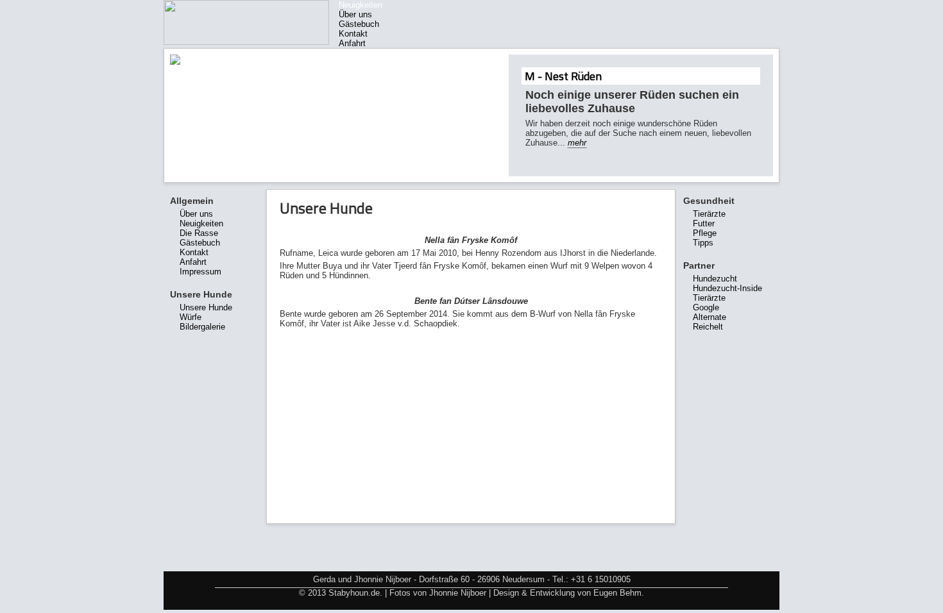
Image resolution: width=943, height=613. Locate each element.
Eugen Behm (617, 593)
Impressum (200, 271)
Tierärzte (709, 214)
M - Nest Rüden (563, 76)
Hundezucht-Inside (727, 288)
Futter (704, 223)
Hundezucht (715, 278)
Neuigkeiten (360, 5)
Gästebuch (359, 24)
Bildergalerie (202, 327)
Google (706, 307)
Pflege (705, 233)
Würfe (190, 317)
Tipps (703, 243)
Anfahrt (352, 43)
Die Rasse (199, 233)
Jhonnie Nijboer (457, 593)
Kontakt (353, 33)
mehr (577, 142)
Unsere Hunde (206, 307)
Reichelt (708, 327)
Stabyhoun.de (354, 593)
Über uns (355, 14)
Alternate (709, 317)
